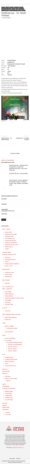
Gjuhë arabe (8, 319)
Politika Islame (8, 395)
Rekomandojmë (6, 386)
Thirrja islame (5, 409)
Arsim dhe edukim (6, 252)
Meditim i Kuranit (9, 357)
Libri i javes (5, 369)
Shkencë (9, 380)
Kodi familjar (8, 300)
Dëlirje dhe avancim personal (9, 254)
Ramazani (7, 283)
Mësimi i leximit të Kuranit (11, 359)
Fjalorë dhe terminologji (10, 317)
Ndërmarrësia (8, 276)
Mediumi (13, 8)
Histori (4, 335)
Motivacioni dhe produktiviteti (12, 263)
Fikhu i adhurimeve (9, 294)
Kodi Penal (7, 302)
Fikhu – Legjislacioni (7, 288)
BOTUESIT (11, 7)
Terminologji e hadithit (12, 328)
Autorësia (3, 7)
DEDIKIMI (21, 7)
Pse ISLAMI (8, 414)
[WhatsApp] (16, 129)
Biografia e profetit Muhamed (15, 344)
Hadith (3, 323)
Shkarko (3, 121)
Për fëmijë (23, 10)
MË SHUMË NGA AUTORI (7, 162)
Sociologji (4, 403)
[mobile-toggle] (2, 2)
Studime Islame (5, 407)
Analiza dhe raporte (9, 272)
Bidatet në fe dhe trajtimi (11, 234)
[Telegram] (23, 129)
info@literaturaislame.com (18, 447)
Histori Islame (8, 340)
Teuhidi (7, 248)
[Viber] (26, 129)
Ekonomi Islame (6, 269)
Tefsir (6, 363)
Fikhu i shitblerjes (9, 296)
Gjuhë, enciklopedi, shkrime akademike (11, 314)
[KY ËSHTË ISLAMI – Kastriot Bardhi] (4, 175)
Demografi (7, 311)
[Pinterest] (13, 129)
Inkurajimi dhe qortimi (10, 259)
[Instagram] (13, 451)
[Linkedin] (20, 129)
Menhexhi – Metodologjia (11, 242)
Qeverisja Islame (9, 399)
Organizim (7, 412)
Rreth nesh (12, 458)
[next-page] (4, 188)
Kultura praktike (9, 391)
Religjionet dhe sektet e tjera (11, 244)
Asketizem (7, 257)
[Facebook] (7, 129)
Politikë (4, 384)
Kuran (3, 354)
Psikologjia (7, 376)
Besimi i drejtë (8, 232)
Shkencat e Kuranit (9, 361)
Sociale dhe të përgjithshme (8, 388)
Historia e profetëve (13, 346)
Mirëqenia (4, 373)
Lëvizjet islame (8, 393)
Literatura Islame (6, 17)
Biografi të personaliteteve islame (14, 342)
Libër (17, 8)
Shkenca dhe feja (9, 246)
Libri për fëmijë (21, 8)
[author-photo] (15, 151)
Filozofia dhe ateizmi (10, 238)
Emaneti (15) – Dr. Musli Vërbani (22, 138)
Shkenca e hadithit (9, 326)
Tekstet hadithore (9, 331)
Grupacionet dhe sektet (10, 240)
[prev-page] (2, 188)
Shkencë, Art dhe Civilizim (11, 378)
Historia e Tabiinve (12, 350)
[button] (28, 2)
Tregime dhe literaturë (10, 365)
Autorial (7, 5)
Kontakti (18, 458)
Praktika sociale (9, 397)
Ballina (2, 5)
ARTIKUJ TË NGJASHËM (7, 160)
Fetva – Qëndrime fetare (8, 286)
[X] (10, 129)
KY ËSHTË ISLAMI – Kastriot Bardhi (18, 173)
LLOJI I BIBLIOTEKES (5, 10)
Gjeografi (4, 307)
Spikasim (4, 405)
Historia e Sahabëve (12, 348)
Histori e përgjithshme (10, 338)
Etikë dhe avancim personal (6, 8)
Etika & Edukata (6, 280)
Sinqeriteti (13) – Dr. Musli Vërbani (6, 138)
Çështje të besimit (9, 236)
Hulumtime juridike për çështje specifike (14, 298)
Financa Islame (8, 274)
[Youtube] (20, 451)
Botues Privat (16, 7)
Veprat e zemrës (9, 265)
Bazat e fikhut (8, 291)
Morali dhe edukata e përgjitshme (15, 10)
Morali (6, 261)
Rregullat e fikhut (9, 304)
